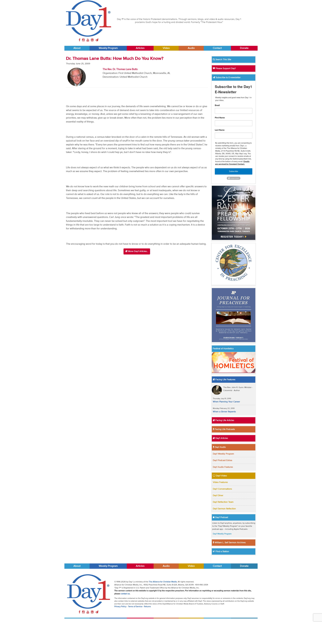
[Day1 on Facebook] (80, 40)
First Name (220, 118)
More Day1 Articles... (138, 251)
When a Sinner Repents (224, 412)
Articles (140, 48)
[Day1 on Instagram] (84, 40)
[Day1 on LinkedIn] (92, 40)
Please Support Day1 (225, 68)
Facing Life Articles (224, 420)
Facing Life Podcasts (224, 429)
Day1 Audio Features (223, 467)
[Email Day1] (96, 40)
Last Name (220, 130)
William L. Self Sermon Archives (230, 542)
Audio (191, 48)
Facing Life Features (225, 379)
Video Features (220, 482)
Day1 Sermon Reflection (224, 509)
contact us (125, 594)
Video (166, 48)
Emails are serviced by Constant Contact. (232, 162)
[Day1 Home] (88, 18)
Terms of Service (135, 607)
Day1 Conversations (222, 489)
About (76, 48)
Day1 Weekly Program (223, 454)
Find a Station (222, 551)
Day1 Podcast (221, 517)
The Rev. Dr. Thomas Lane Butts (120, 69)
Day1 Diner (218, 495)
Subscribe (233, 171)
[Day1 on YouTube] (88, 40)
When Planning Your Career (226, 402)
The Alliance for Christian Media (163, 582)
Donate (244, 48)
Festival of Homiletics (223, 348)
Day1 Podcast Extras (222, 460)
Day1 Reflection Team (223, 502)
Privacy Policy (120, 607)
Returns (147, 607)
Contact (217, 48)
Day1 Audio (220, 447)
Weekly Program (108, 48)
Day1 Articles (221, 438)
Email (217, 105)
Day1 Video (221, 476)
